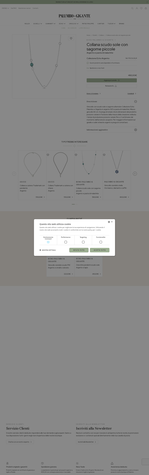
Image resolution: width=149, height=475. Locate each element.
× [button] (112, 221)
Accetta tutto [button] (100, 250)
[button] (48, 250)
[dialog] (74, 237)
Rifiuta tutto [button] (79, 250)
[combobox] (109, 222)
